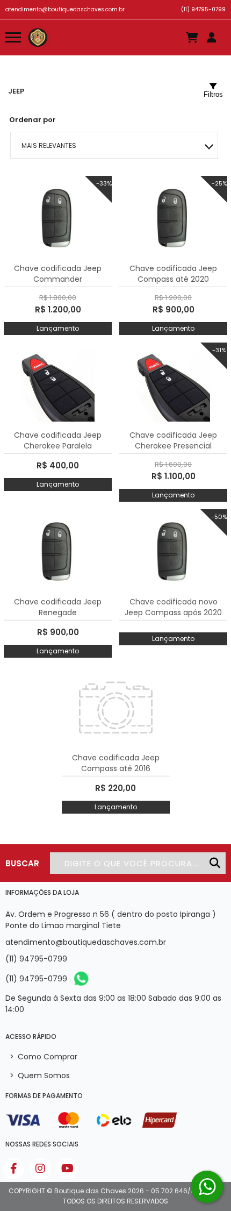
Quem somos (40, 1075)
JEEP (16, 91)
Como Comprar (43, 1056)
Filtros (213, 94)
